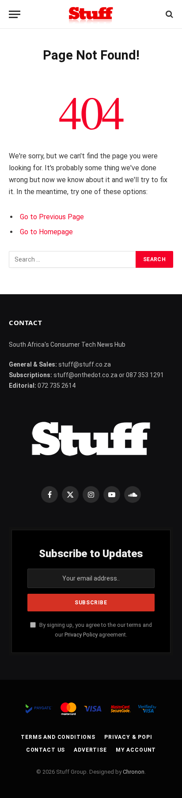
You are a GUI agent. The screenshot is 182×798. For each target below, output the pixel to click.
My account (136, 750)
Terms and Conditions (58, 737)
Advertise (90, 750)
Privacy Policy (81, 634)
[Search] (168, 14)
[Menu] (14, 14)
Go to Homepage (46, 232)
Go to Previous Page (52, 217)
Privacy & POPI (128, 737)
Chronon (133, 771)
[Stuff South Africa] (91, 14)
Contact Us (45, 750)
